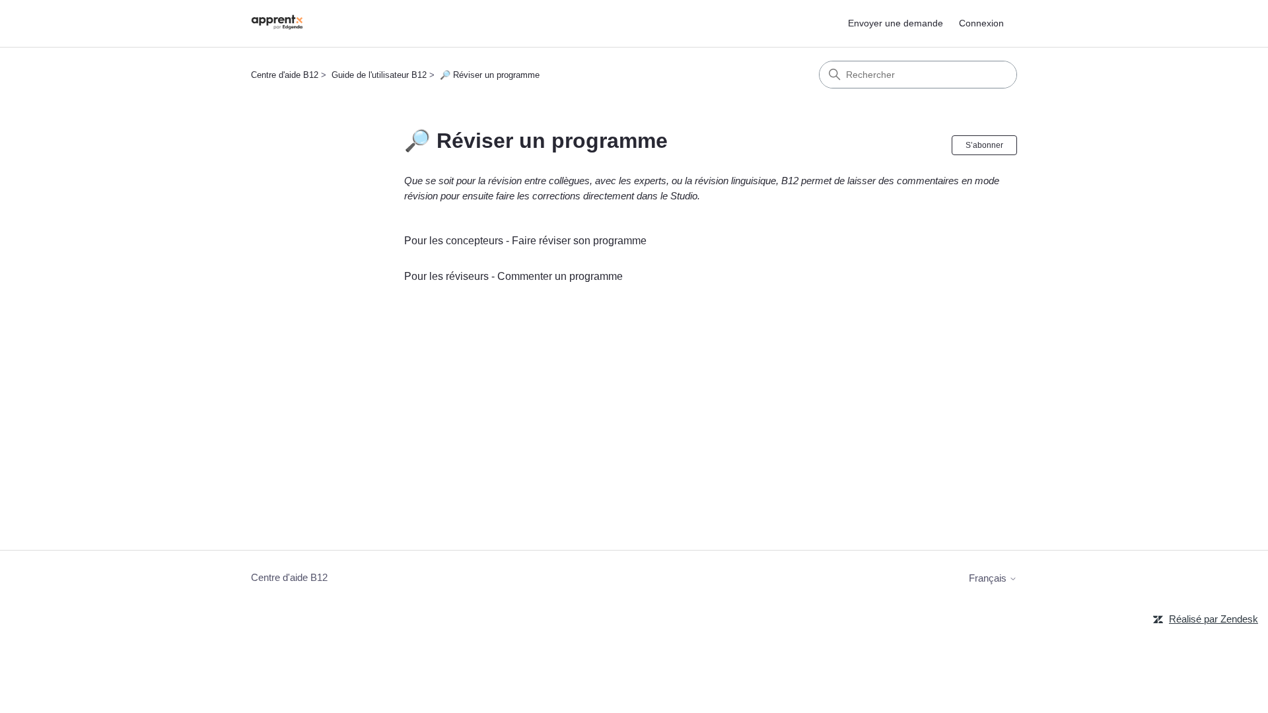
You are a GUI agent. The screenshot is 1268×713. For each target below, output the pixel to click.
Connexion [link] (981, 23)
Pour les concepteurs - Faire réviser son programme (525, 240)
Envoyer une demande (895, 23)
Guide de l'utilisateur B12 (379, 75)
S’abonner (984, 145)
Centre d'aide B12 (284, 75)
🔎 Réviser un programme (490, 75)
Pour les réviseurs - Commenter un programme (513, 276)
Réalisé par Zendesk (1213, 619)
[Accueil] (277, 23)
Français (989, 578)
